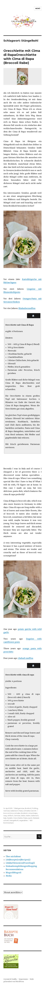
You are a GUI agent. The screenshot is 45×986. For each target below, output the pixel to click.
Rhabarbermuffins (26, 308)
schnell (6, 820)
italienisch (14, 811)
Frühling (35, 808)
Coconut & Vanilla (10, 979)
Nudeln (10, 818)
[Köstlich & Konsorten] (22, 961)
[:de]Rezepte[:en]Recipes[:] (18, 860)
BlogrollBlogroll (13, 872)
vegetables (23, 820)
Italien (28, 815)
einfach (10, 815)
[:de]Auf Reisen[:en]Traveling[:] (20, 863)
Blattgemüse (19, 808)
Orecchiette (18, 818)
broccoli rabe (15, 813)
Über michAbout (13, 856)
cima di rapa (32, 813)
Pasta (21, 811)
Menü (37, 8)
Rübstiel (36, 818)
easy (5, 815)
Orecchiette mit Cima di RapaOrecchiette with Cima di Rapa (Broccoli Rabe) (21, 57)
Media (9, 876)
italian (23, 815)
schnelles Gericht (29, 811)
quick (30, 818)
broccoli (6, 813)
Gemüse (6, 811)
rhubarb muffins (25, 658)
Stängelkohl (13, 820)
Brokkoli (28, 808)
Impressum (23, 979)
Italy (4, 818)
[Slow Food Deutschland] (22, 911)
